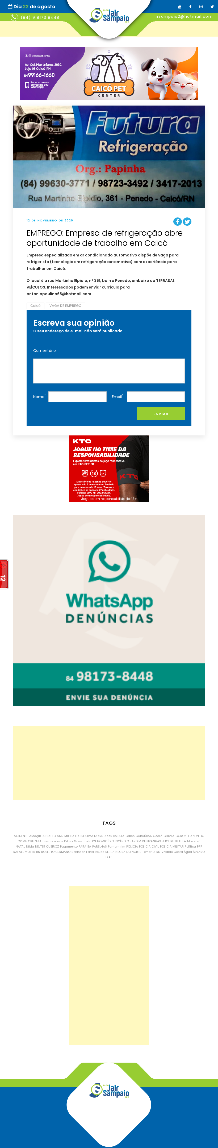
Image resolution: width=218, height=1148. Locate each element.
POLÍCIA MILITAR (172, 846)
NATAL (20, 846)
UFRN (156, 852)
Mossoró (193, 841)
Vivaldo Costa (172, 852)
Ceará (157, 836)
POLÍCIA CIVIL (149, 846)
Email (117, 396)
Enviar (160, 413)
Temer (147, 852)
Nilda (30, 846)
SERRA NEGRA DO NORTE (123, 852)
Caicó (35, 305)
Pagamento (69, 846)
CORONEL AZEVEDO (189, 836)
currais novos (53, 841)
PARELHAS (99, 846)
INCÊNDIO (122, 841)
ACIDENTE (21, 836)
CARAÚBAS (144, 836)
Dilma (68, 841)
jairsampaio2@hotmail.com (182, 16)
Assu (108, 836)
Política (190, 846)
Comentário (44, 350)
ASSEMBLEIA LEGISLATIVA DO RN (80, 836)
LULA (182, 841)
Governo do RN (85, 841)
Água (188, 852)
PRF (199, 846)
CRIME (22, 841)
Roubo (99, 852)
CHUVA (169, 836)
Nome (39, 396)
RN (38, 852)
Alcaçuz (35, 836)
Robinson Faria (83, 852)
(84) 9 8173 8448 (40, 17)
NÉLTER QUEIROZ (47, 846)
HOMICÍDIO (105, 841)
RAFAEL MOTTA (24, 852)
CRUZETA (34, 841)
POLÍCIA (132, 846)
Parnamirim (116, 846)
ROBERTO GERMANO (55, 852)
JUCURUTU (170, 841)
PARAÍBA (85, 846)
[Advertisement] (109, 763)
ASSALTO (49, 836)
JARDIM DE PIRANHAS (145, 841)
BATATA (118, 836)
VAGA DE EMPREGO (65, 305)
